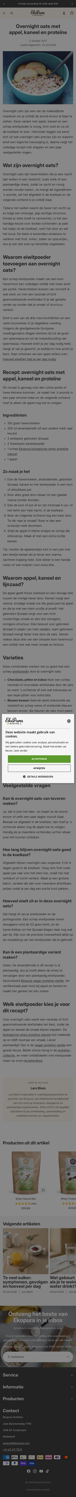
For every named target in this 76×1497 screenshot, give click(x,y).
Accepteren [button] (39, 758)
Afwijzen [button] (39, 768)
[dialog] (38, 748)
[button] (38, 777)
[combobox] (69, 721)
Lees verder (21, 750)
